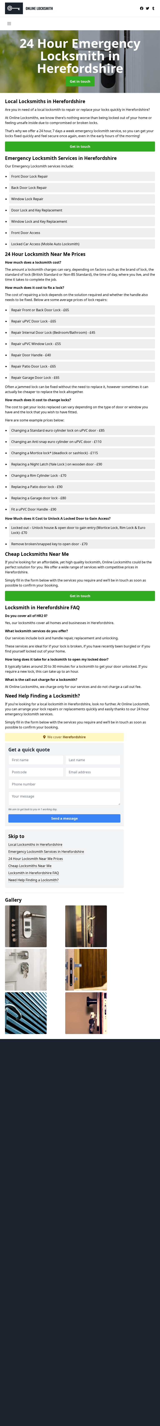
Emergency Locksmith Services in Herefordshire (46, 851)
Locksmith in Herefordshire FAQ (33, 873)
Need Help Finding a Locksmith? (33, 880)
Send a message (64, 818)
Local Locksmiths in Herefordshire (35, 844)
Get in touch (80, 81)
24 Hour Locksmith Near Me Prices (35, 858)
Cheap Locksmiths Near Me (29, 865)
